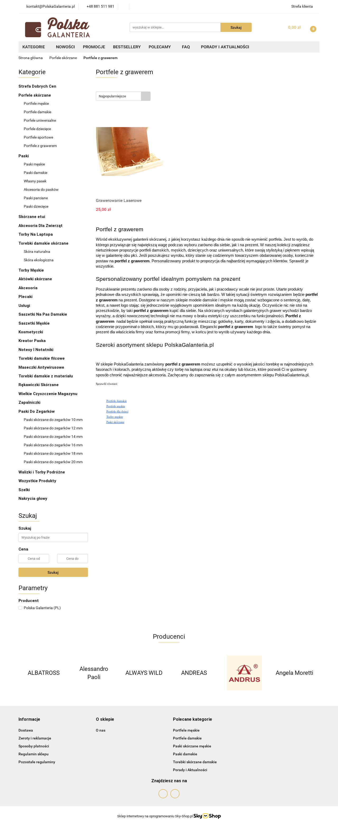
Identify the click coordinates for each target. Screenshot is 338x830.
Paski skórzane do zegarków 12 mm (53, 428)
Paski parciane (36, 198)
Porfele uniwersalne (40, 120)
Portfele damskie (38, 112)
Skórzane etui (32, 216)
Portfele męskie (37, 103)
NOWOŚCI (65, 46)
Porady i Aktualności (190, 770)
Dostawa (25, 730)
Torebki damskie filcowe (42, 358)
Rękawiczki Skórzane (39, 384)
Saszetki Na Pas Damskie (42, 314)
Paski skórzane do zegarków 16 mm (53, 445)
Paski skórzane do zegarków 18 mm (53, 453)
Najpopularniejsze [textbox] (112, 96)
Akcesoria (27, 288)
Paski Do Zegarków (37, 411)
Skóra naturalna (37, 251)
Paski (24, 156)
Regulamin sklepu (33, 754)
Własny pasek (35, 181)
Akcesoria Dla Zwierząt (41, 225)
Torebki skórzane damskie (195, 762)
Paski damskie (36, 172)
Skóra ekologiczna (39, 260)
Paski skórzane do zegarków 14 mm (53, 436)
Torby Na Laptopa (36, 234)
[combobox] (123, 96)
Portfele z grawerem (40, 146)
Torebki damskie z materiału (46, 376)
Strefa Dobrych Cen (37, 86)
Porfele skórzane (35, 95)
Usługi (24, 305)
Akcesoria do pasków (41, 189)
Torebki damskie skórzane (43, 243)
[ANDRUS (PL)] (244, 673)
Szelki (24, 489)
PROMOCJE (94, 46)
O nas (100, 730)
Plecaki (26, 296)
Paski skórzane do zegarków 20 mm (53, 462)
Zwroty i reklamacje (34, 738)
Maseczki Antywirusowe (41, 367)
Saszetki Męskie (34, 323)
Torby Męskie (31, 270)
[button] (29, 720)
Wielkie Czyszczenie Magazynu (47, 393)
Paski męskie (35, 164)
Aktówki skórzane (35, 279)
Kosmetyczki (31, 332)
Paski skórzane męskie (192, 746)
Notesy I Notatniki (35, 349)
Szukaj (53, 572)
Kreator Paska (32, 340)
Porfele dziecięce (37, 129)
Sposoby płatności (33, 746)
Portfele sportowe (38, 137)
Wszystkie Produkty (37, 480)
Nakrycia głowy (32, 498)
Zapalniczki (29, 402)
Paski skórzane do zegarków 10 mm (53, 420)
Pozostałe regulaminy (36, 762)
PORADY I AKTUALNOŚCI (225, 46)
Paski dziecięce (36, 206)
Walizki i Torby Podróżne (41, 472)
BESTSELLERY (127, 46)
